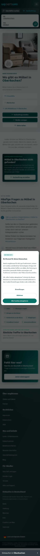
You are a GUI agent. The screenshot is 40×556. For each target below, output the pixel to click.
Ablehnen (20, 295)
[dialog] (20, 278)
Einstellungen (19, 289)
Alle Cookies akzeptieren (19, 301)
